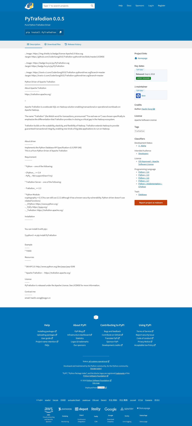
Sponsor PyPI (112, 341)
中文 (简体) (113, 400)
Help (121, 5)
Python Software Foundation (94, 376)
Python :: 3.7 (143, 180)
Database (142, 194)
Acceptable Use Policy (143, 345)
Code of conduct (144, 338)
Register (161, 5)
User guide (46, 338)
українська (86, 400)
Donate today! (96, 368)
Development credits (111, 345)
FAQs (47, 345)
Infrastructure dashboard (78, 334)
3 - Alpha (142, 145)
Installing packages (46, 331)
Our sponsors (80, 345)
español (47, 400)
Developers (143, 153)
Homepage (142, 58)
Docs (129, 5)
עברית (140, 400)
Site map (96, 383)
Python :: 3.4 (143, 172)
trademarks (120, 373)
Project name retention (46, 341)
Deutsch (104, 400)
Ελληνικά (95, 400)
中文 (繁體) (124, 400)
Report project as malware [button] (151, 202)
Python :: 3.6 (143, 178)
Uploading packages (46, 334)
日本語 (63, 400)
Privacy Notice (144, 341)
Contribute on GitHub (111, 334)
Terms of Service (144, 331)
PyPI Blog (79, 331)
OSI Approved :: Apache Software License (148, 163)
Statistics (80, 338)
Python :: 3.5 (143, 175)
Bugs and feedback (112, 331)
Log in (151, 5)
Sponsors (140, 5)
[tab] (33, 44)
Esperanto (148, 400)
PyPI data (139, 70)
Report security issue (145, 334)
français (55, 400)
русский (133, 400)
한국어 (157, 400)
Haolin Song (147, 109)
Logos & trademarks (80, 341)
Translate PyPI (111, 338)
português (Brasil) (74, 400)
